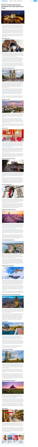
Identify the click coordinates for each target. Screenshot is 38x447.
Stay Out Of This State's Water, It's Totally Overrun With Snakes (9, 442)
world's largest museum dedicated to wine (15, 363)
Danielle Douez (3, 9)
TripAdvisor (3, 93)
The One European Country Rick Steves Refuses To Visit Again (4, 442)
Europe (5, 3)
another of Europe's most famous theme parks (7, 336)
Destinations (2, 3)
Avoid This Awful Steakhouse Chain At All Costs (15, 442)
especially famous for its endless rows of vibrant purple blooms (14, 226)
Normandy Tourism (13, 399)
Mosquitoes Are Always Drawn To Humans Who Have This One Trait (21, 442)
